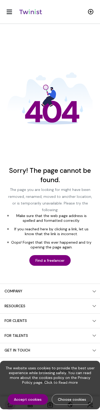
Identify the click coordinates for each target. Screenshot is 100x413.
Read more (68, 382)
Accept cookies (28, 399)
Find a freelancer (50, 260)
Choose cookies (72, 399)
